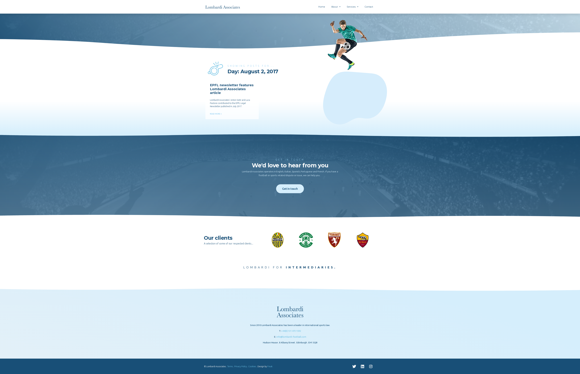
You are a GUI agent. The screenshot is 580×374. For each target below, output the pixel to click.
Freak (269, 366)
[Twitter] (354, 366)
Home (321, 6)
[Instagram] (371, 366)
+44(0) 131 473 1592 (291, 331)
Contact (369, 6)
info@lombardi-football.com (291, 336)
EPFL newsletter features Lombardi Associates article (232, 89)
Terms (230, 366)
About (334, 6)
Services (351, 6)
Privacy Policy (240, 366)
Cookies (252, 366)
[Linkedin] (362, 366)
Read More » (216, 114)
